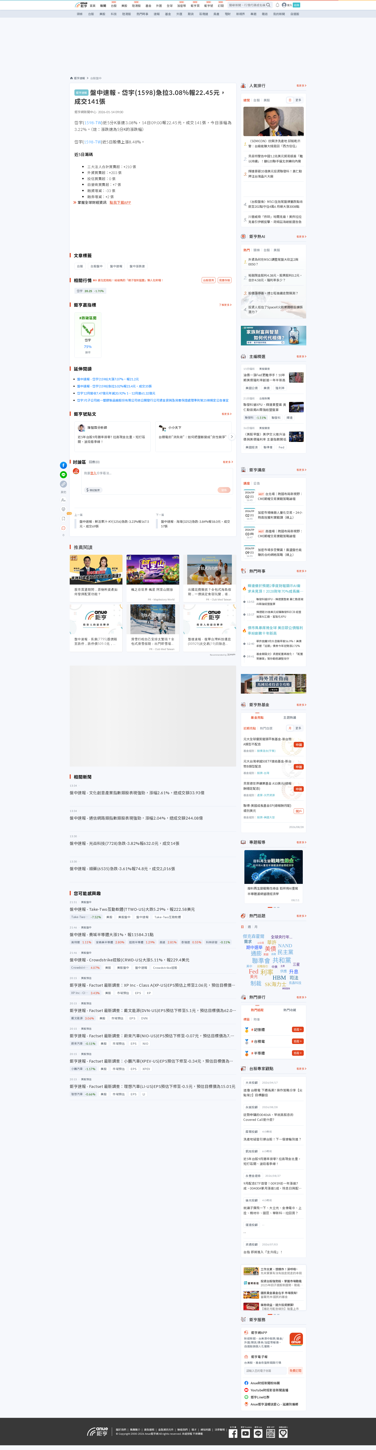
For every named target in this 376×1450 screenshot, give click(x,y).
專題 (253, 14)
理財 (228, 14)
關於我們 (121, 1429)
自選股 (294, 14)
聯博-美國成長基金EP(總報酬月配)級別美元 (267, 808)
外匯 (159, 6)
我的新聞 (279, 14)
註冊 (296, 5)
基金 (148, 6)
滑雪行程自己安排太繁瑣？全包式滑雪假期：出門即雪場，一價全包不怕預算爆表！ (152, 641)
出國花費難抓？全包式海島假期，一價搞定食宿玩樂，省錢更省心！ (209, 591)
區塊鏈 (203, 14)
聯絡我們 (182, 1429)
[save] (63, 518)
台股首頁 (208, 280)
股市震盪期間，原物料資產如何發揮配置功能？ (96, 591)
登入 (289, 5)
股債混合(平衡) (266, 751)
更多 (298, 100)
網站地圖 (206, 1429)
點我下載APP (120, 202)
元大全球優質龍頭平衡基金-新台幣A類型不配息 (267, 741)
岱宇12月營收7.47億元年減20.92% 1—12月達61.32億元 (116, 393)
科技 (114, 14)
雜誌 (265, 14)
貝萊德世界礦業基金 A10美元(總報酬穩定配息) (267, 786)
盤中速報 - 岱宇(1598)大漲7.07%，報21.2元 (108, 379)
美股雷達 (264, 368)
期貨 (191, 14)
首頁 (93, 6)
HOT (261, 494)
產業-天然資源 (266, 795)
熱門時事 (142, 14)
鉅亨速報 (79, 78)
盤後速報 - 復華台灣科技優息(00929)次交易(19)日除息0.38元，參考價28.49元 (209, 641)
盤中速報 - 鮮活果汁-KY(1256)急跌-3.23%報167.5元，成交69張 (114, 523)
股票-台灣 (263, 773)
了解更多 (224, 304)
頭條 (80, 14)
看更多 (226, 414)
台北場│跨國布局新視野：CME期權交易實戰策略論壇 (280, 496)
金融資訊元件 (166, 1429)
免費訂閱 (295, 1370)
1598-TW (92, 122)
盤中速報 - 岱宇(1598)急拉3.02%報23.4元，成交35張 (114, 386)
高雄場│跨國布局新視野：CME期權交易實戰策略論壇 (280, 533)
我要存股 (224, 280)
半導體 (259, 1053)
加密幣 (181, 6)
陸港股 (136, 6)
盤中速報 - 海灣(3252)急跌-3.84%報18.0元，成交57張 (195, 523)
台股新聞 (264, 398)
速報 (157, 14)
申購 (299, 744)
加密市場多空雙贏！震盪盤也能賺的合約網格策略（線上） (280, 552)
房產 (216, 14)
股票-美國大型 (266, 817)
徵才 (194, 1429)
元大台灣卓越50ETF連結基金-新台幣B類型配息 (267, 764)
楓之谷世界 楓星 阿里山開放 (152, 589)
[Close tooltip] (96, 528)
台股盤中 (96, 78)
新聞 (103, 6)
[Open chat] (63, 528)
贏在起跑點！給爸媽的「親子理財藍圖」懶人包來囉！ (131, 280)
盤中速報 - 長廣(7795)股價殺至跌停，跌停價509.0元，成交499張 (95, 641)
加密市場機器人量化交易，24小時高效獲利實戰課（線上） (280, 515)
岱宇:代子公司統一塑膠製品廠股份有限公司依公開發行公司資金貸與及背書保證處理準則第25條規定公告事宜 (153, 400)
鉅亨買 (195, 6)
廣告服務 (149, 1429)
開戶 (299, 811)
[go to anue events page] (277, 5)
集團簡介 (135, 1429)
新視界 (240, 14)
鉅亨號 (208, 6)
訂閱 (221, 6)
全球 (170, 6)
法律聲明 (220, 1429)
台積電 (259, 1041)
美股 (124, 6)
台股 (114, 6)
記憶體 (259, 1029)
